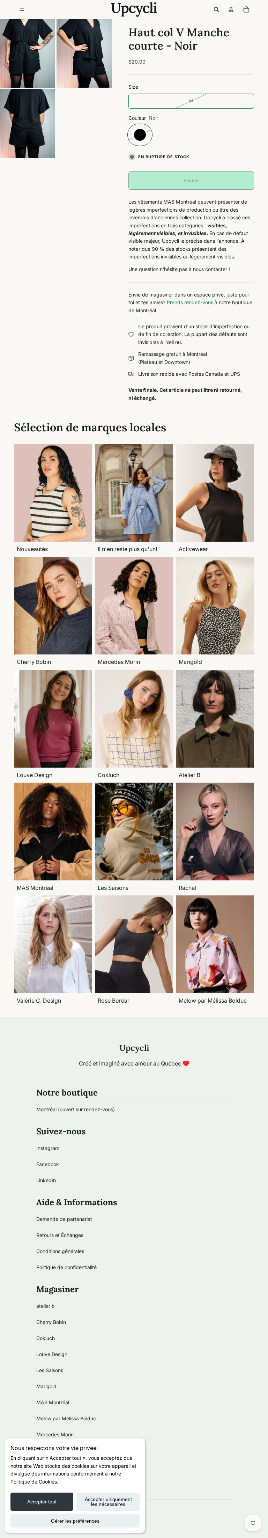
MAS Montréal (52, 1402)
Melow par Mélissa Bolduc (66, 1418)
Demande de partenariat (64, 1219)
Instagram (47, 1148)
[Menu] (22, 9)
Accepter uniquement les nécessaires (108, 1501)
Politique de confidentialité (66, 1267)
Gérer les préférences (75, 1521)
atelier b (45, 1306)
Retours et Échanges (59, 1235)
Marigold (46, 1386)
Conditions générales (60, 1251)
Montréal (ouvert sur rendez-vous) (75, 1109)
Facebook (47, 1164)
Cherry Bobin (51, 1322)
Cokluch (45, 1338)
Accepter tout (42, 1501)
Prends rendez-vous (190, 302)
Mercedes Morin (55, 1434)
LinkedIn (46, 1180)
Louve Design (51, 1354)
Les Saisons (49, 1370)
